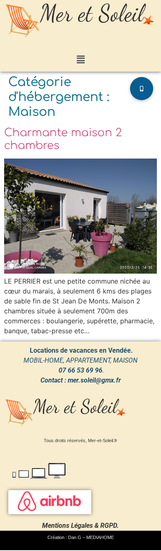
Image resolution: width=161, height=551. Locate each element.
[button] (80, 59)
